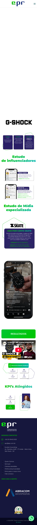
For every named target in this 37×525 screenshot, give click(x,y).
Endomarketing (9, 50)
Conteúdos (7, 45)
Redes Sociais (8, 31)
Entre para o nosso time (11, 77)
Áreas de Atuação (9, 67)
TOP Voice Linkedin (10, 37)
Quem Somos (7, 18)
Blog (5, 34)
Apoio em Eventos (10, 58)
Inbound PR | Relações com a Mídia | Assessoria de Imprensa (17, 28)
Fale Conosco (18, 96)
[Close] (34, 10)
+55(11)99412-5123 (8, 102)
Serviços (5, 23)
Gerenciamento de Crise (12, 42)
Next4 (18, 109)
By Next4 (18, 522)
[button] (35, 4)
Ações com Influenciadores (13, 47)
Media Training (8, 39)
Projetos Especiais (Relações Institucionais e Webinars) (14, 54)
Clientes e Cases (8, 62)
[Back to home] (18, 4)
